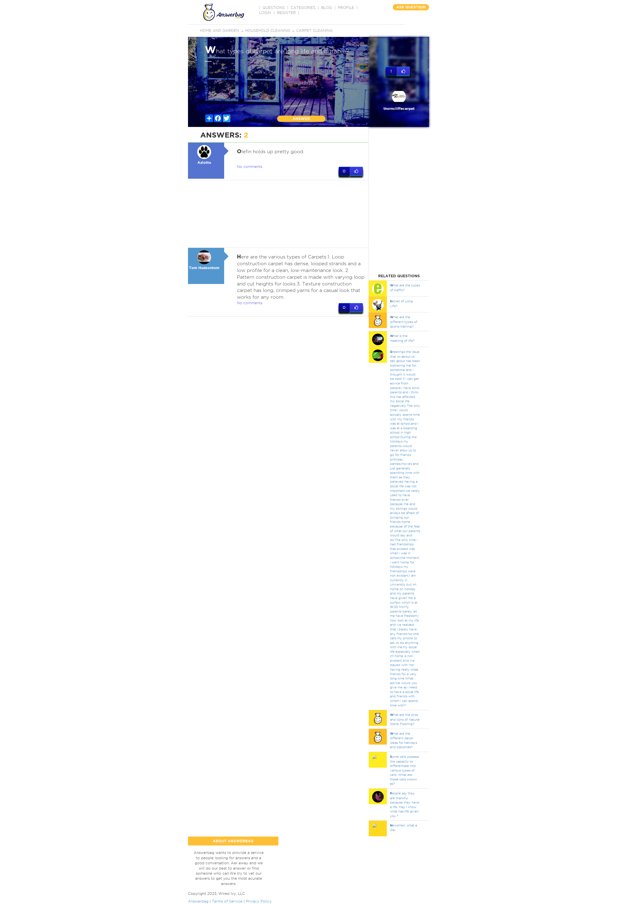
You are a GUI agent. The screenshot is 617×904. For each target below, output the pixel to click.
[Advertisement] (278, 214)
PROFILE (346, 8)
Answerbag (198, 901)
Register (286, 13)
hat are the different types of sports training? (403, 321)
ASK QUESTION (411, 7)
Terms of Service (227, 901)
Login (265, 13)
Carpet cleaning (314, 31)
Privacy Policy (259, 901)
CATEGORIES (303, 8)
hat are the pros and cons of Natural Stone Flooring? (405, 719)
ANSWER (301, 119)
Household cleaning (267, 31)
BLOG (326, 8)
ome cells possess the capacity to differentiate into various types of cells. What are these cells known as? (404, 770)
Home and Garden (219, 31)
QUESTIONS (273, 8)
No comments (249, 167)
